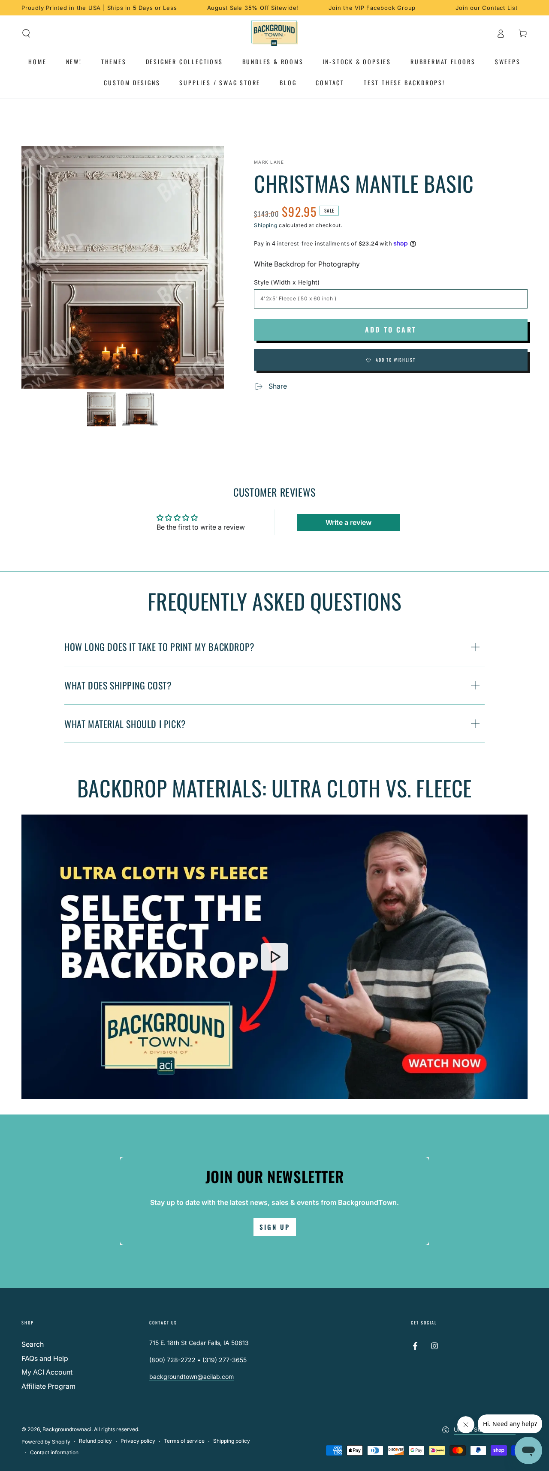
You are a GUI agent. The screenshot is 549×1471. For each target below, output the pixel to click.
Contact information (54, 1452)
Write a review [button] (348, 522)
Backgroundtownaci (66, 1429)
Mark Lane (269, 162)
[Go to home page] (274, 33)
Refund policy (95, 1441)
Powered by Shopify (45, 1441)
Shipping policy (231, 1441)
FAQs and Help (44, 1358)
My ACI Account (46, 1372)
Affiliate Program (48, 1386)
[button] (26, 33)
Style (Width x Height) (287, 282)
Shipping (266, 225)
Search (32, 1344)
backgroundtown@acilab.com (191, 1376)
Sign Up (274, 1226)
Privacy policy (138, 1441)
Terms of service (184, 1441)
